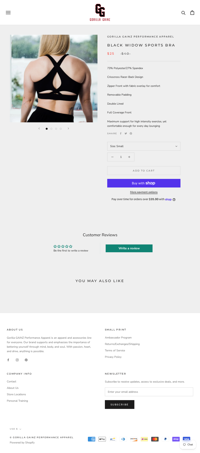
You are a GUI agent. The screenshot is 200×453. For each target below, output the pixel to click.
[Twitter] (126, 133)
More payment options (144, 192)
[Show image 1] (47, 129)
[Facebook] (121, 133)
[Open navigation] (8, 12)
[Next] (68, 128)
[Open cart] (192, 12)
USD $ (14, 429)
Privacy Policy (113, 357)
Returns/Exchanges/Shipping (122, 344)
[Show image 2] (51, 129)
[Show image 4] (61, 129)
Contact (11, 381)
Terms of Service (115, 350)
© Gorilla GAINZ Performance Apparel (42, 437)
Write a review (129, 248)
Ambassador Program (118, 337)
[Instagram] (17, 359)
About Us (13, 388)
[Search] (183, 13)
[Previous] (39, 128)
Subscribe (120, 404)
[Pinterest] (131, 133)
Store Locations (16, 394)
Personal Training (17, 401)
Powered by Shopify (22, 442)
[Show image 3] (56, 129)
